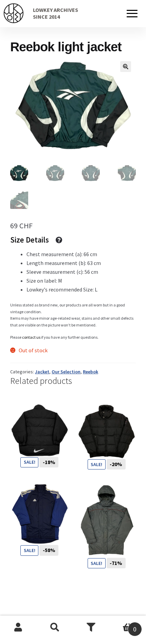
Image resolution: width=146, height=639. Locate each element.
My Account (18, 627)
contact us (31, 337)
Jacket (42, 372)
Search (55, 627)
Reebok (90, 372)
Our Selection (66, 372)
